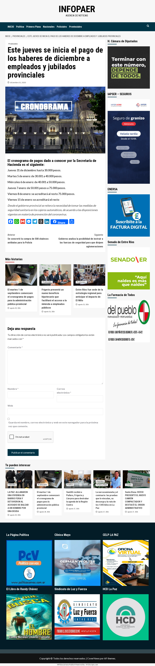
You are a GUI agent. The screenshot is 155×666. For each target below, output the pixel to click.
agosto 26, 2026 (49, 312)
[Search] (148, 26)
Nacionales (48, 26)
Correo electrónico (64, 390)
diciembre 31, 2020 (18, 82)
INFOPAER (77, 9)
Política (20, 26)
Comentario (15, 347)
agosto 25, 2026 (83, 305)
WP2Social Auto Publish (66, 665)
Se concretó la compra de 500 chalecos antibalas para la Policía (28, 238)
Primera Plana (33, 26)
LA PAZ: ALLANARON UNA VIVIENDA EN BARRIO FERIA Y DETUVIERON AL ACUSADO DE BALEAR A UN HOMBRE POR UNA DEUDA (18, 502)
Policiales (62, 26)
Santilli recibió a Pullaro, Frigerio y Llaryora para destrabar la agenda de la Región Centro (77, 498)
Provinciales (75, 26)
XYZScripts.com (92, 665)
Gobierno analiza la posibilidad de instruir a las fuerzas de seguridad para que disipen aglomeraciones (80, 240)
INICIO (11, 26)
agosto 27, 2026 (74, 509)
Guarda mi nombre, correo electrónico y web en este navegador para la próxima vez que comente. (53, 424)
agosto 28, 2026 (15, 308)
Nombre (13, 388)
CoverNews (93, 658)
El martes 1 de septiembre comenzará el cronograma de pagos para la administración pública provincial (21, 297)
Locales (129, 485)
